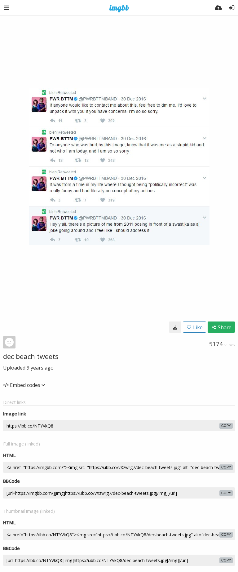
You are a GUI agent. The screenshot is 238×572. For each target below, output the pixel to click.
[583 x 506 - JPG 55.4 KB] (175, 327)
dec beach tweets (31, 356)
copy (226, 426)
